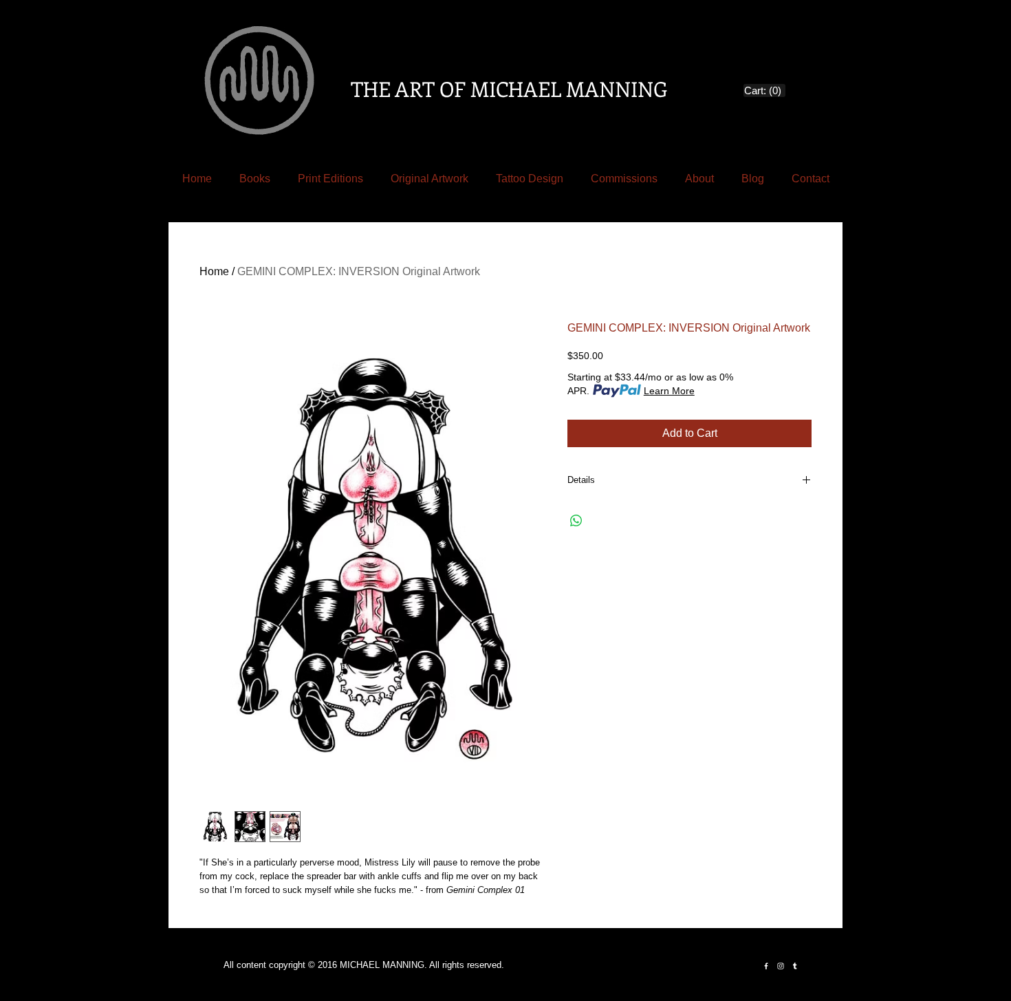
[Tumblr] (795, 965)
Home (214, 271)
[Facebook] (766, 965)
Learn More (669, 390)
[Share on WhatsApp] (576, 521)
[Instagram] (780, 965)
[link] (764, 91)
